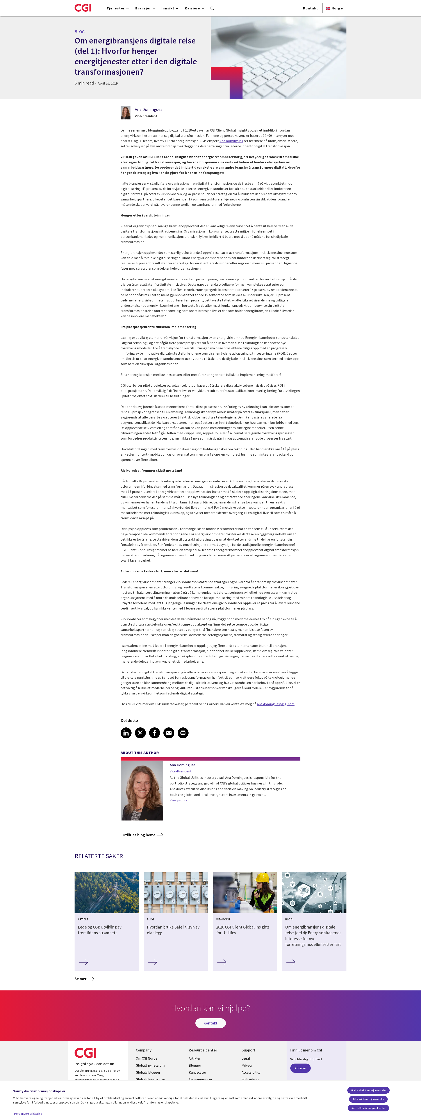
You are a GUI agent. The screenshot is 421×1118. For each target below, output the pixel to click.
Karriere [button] (192, 8)
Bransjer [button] (143, 8)
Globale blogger (148, 1072)
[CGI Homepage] (83, 7)
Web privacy (250, 1079)
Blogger (195, 1065)
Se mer (80, 978)
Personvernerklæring (28, 1114)
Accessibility (251, 1072)
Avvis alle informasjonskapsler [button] (368, 1108)
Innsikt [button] (167, 8)
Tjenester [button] (116, 8)
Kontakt (310, 8)
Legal (246, 1058)
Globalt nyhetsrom (150, 1065)
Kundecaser (197, 1072)
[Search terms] (212, 8)
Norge (337, 8)
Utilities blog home (139, 834)
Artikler (194, 1058)
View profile (178, 800)
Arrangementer (200, 1079)
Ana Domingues (148, 109)
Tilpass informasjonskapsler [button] (368, 1099)
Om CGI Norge (146, 1058)
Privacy (247, 1065)
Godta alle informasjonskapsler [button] (368, 1090)
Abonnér (300, 1068)
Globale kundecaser (150, 1079)
